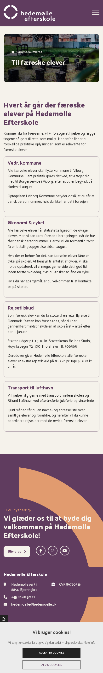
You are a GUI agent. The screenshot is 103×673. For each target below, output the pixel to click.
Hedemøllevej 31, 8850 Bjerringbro (24, 587)
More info (89, 643)
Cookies (4, 618)
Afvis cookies (51, 664)
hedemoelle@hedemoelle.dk (33, 604)
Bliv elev (15, 551)
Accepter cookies (51, 653)
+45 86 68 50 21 (23, 597)
